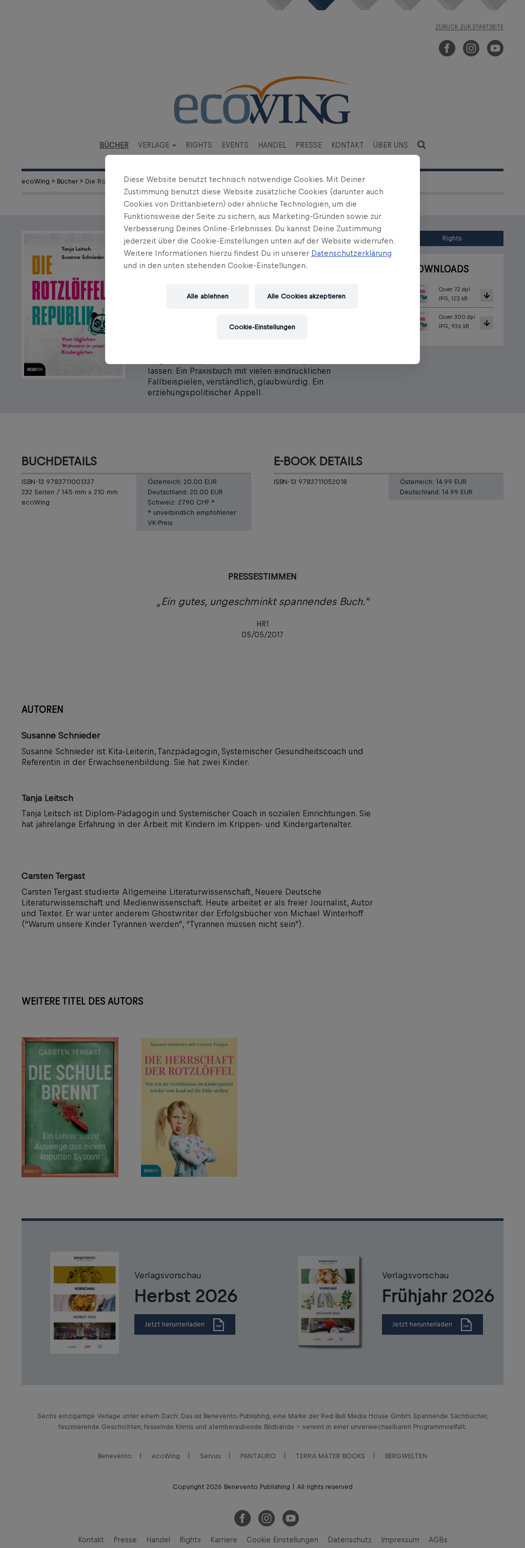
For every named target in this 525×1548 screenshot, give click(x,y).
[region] (262, 259)
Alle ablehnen (208, 296)
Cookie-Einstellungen (262, 327)
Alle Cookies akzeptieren (306, 296)
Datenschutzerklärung (351, 253)
